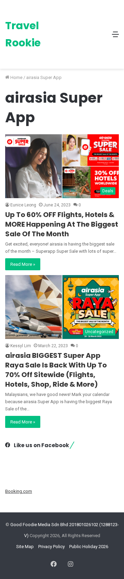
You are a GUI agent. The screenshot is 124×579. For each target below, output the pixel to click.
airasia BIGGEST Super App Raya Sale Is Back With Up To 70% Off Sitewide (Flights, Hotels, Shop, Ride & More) (56, 370)
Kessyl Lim (20, 345)
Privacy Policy (51, 546)
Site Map (25, 546)
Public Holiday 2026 (88, 546)
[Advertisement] (75, 29)
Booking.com (18, 491)
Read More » (22, 264)
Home (15, 77)
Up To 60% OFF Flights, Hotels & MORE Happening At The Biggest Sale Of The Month (61, 224)
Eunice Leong (23, 205)
